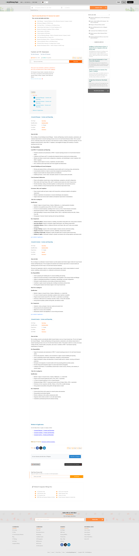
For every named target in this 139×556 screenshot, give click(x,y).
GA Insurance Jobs (41, 491)
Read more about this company (36, 78)
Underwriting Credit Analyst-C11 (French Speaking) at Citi (49, 27)
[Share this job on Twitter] (40, 447)
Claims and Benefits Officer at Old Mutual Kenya (47, 41)
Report (80, 448)
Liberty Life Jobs (62, 495)
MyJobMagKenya (88, 552)
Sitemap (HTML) (63, 534)
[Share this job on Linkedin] (44, 447)
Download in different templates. (48, 441)
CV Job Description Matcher (17, 534)
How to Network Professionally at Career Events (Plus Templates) (98, 60)
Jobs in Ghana (87, 530)
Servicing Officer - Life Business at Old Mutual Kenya (48, 25)
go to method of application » (37, 237)
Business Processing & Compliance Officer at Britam (48, 29)
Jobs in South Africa (88, 536)
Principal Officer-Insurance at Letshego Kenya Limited (48, 43)
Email (80, 57)
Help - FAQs (62, 539)
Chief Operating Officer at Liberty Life (45, 37)
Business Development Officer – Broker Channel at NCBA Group (50, 45)
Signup (123, 2)
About (48, 552)
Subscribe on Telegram (75, 456)
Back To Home (36, 464)
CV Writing (14, 539)
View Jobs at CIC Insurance (45, 54)
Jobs (21, 2)
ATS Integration (39, 539)
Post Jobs (34, 2)
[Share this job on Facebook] (37, 447)
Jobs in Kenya (87, 532)
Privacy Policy (58, 552)
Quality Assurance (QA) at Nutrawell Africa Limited (98, 34)
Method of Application (38, 110)
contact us (53, 69)
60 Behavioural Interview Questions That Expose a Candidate (98, 70)
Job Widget (62, 530)
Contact (52, 552)
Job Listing (14, 530)
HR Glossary (38, 543)
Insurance (44, 129)
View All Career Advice (99, 90)
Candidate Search (39, 536)
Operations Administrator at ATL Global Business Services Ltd (100, 18)
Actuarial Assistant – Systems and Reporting (42, 242)
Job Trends (14, 541)
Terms (63, 552)
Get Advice (27, 2)
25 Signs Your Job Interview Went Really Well (98, 80)
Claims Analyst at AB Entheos (43, 31)
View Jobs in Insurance (35, 54)
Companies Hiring (15, 543)
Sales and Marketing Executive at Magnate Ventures (98, 28)
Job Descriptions (39, 545)
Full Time (44, 120)
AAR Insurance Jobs (41, 493)
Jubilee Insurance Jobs (63, 493)
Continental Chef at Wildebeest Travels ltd (98, 30)
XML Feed (62, 532)
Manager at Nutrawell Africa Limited (97, 24)
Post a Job (38, 530)
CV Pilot (14, 532)
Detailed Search (34, 10)
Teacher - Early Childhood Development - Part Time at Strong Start (99, 22)
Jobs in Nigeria (87, 534)
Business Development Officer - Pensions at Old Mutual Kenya (50, 39)
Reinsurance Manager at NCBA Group (45, 23)
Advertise (62, 541)
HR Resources (39, 541)
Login (118, 2)
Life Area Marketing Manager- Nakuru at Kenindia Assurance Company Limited (53, 35)
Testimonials (62, 536)
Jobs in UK (86, 539)
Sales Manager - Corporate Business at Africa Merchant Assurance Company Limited (54, 21)
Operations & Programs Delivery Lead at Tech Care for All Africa (99, 37)
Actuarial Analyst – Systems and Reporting (41, 319)
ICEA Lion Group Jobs (63, 491)
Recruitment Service (40, 532)
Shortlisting (38, 534)
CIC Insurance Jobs (41, 495)
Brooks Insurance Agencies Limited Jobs (67, 497)
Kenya (45, 2)
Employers (130, 2)
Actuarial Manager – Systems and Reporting (42, 117)
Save (75, 57)
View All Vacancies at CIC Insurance (72, 464)
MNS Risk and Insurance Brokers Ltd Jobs (46, 497)
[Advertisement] (70, 76)
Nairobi (43, 127)
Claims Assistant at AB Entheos (43, 33)
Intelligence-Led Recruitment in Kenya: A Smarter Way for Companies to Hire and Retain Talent (98, 48)
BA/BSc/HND (45, 123)
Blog (13, 536)
